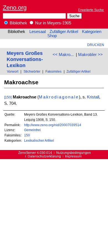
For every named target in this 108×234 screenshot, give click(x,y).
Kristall (93, 97)
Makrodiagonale (59, 97)
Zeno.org (15, 7)
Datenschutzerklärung (44, 156)
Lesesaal (37, 31)
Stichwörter (32, 71)
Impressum (73, 156)
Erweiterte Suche (91, 10)
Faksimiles (53, 71)
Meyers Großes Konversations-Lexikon (25, 59)
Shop (52, 36)
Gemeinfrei (32, 130)
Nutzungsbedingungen (73, 152)
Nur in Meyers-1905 (52, 23)
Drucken (95, 45)
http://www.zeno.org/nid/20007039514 (52, 125)
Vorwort (12, 71)
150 (27, 135)
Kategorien (91, 31)
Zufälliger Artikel (64, 31)
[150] (8, 97)
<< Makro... (63, 54)
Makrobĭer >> (90, 54)
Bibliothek (18, 23)
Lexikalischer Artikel (39, 140)
